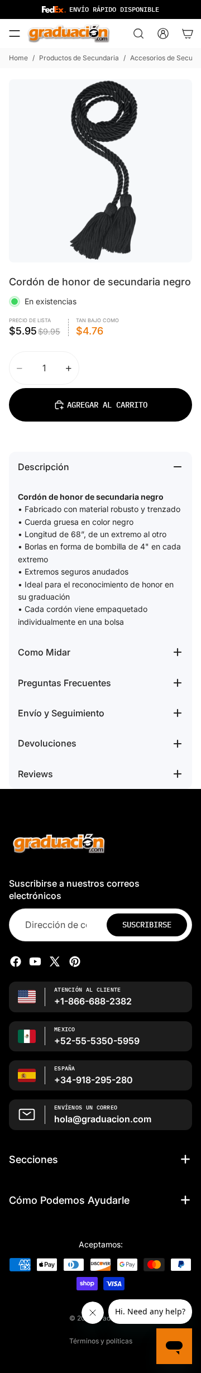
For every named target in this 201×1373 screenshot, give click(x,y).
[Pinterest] (75, 961)
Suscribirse (146, 925)
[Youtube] (35, 961)
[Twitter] (54, 961)
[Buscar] (138, 33)
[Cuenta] (163, 33)
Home (18, 58)
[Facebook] (15, 961)
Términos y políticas (100, 1341)
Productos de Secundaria (79, 58)
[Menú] (14, 33)
